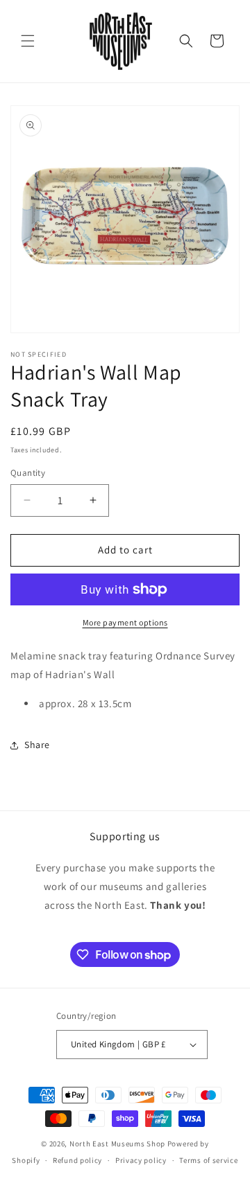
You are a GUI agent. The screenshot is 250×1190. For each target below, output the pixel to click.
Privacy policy (141, 1160)
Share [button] (37, 744)
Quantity (27, 473)
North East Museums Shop (117, 1143)
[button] (27, 41)
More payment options (125, 622)
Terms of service (208, 1160)
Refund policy (77, 1160)
